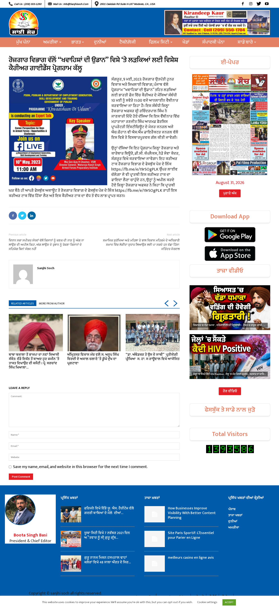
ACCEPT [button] (229, 602)
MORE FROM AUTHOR (52, 303)
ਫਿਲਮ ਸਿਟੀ (159, 42)
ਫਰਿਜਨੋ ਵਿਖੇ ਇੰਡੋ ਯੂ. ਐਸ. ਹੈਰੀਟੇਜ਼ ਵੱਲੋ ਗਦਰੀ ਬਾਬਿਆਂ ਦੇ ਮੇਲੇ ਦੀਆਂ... (109, 510)
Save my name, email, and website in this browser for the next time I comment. (80, 466)
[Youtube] (266, 4)
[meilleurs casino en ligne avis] (154, 563)
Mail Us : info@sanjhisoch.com (70, 4)
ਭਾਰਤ (76, 42)
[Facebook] (242, 4)
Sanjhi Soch (45, 268)
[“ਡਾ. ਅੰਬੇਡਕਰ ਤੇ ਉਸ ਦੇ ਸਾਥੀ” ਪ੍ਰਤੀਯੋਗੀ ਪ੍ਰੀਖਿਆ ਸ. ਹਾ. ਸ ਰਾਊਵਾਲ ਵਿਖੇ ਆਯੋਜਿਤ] (153, 332)
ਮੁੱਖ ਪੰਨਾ (23, 42)
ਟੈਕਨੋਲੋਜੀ (127, 42)
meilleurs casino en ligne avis (191, 558)
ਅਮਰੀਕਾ (50, 42)
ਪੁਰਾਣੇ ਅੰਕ (230, 193)
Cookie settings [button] (207, 602)
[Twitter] (258, 4)
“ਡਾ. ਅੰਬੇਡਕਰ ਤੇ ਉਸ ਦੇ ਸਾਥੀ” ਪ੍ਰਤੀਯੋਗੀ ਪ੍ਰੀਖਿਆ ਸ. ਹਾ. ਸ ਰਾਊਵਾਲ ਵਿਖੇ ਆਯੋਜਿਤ (153, 357)
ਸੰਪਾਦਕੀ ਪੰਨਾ (213, 42)
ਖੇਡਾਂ (185, 42)
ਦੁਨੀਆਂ (100, 42)
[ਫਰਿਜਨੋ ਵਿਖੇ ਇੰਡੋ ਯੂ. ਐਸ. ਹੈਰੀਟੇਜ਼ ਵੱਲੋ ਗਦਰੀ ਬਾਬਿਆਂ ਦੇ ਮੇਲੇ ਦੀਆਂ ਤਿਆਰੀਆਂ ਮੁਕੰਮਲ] (71, 514)
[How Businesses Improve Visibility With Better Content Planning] (154, 514)
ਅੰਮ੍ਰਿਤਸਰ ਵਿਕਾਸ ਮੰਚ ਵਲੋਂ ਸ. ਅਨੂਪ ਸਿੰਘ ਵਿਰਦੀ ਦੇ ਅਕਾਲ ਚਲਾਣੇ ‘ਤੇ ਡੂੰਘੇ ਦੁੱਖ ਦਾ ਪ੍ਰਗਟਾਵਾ (93, 359)
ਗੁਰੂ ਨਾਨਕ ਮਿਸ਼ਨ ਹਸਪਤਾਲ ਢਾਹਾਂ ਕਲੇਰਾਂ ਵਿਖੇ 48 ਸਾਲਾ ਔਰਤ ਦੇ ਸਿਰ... (107, 560)
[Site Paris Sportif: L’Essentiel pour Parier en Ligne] (154, 539)
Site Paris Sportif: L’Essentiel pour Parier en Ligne (191, 535)
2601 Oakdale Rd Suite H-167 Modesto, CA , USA (127, 4)
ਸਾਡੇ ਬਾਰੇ (245, 42)
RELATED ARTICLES (22, 303)
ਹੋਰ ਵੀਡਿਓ (230, 391)
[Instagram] (250, 4)
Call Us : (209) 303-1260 (27, 4)
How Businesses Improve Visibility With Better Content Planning (192, 513)
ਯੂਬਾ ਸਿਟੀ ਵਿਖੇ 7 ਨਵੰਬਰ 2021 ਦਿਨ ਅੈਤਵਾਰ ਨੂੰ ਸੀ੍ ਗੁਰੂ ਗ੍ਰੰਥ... (107, 535)
